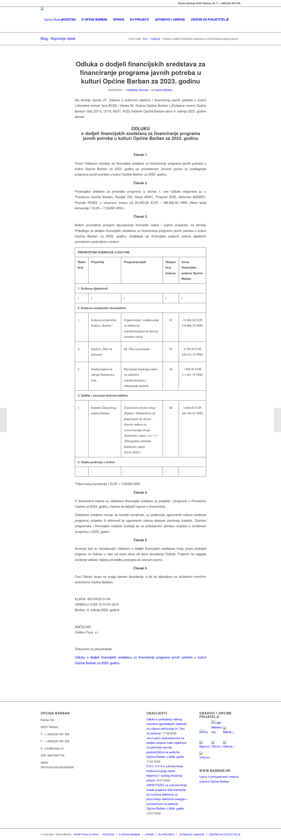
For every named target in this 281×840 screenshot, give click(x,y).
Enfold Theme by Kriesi (86, 834)
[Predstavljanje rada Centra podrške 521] (277, 420)
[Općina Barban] (52, 19)
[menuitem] (69, 19)
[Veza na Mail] (42, 3)
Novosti (143, 90)
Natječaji (132, 90)
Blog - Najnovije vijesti (58, 38)
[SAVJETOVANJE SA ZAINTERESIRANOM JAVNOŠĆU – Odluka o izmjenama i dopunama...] (3, 420)
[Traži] (236, 19)
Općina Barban (164, 90)
